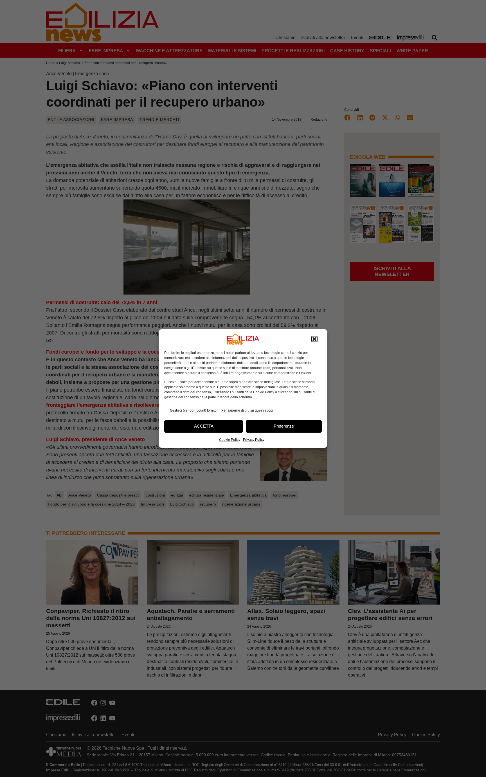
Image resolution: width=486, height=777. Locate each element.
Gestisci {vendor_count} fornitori (194, 410)
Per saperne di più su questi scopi (247, 410)
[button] (314, 339)
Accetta (203, 426)
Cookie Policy (229, 440)
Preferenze (284, 426)
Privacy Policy (253, 440)
